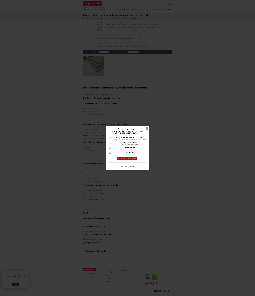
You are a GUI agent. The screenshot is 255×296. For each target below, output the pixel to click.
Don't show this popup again (128, 166)
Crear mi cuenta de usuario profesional (127, 158)
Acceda (130, 164)
